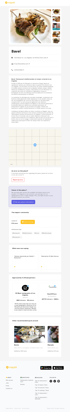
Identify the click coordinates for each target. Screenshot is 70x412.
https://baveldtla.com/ (21, 64)
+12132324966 (18, 70)
